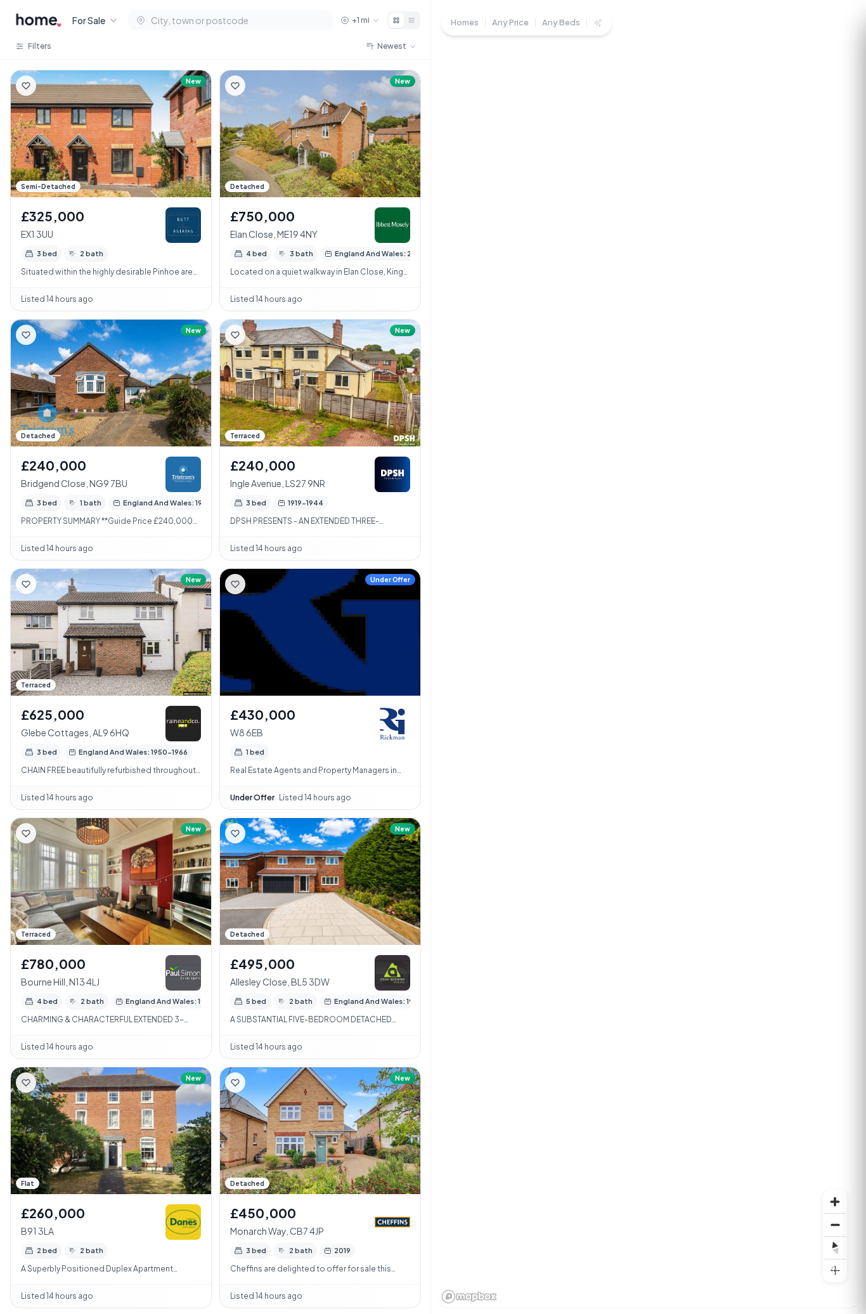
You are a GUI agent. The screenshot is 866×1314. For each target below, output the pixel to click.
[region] (648, 657)
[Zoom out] (835, 1224)
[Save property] (26, 85)
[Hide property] (51, 85)
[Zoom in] (835, 1201)
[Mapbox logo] (469, 1296)
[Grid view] (396, 20)
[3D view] (835, 1270)
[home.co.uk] (38, 20)
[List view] (411, 20)
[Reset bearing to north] (835, 1247)
